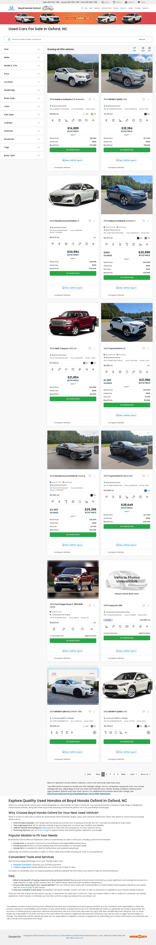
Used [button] (90, 8)
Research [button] (145, 8)
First (88, 774)
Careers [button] (130, 8)
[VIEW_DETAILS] (127, 579)
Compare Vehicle (62, 167)
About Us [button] (123, 8)
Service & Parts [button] (106, 8)
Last (133, 774)
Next (124, 774)
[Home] (82, 8)
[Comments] (94, 732)
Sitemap (50, 936)
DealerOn (42, 936)
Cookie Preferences (67, 936)
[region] (73, 141)
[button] (96, 73)
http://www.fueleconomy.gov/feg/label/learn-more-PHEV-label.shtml (79, 794)
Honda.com (78, 938)
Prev (97, 774)
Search (142, 39)
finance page (43, 830)
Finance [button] (115, 8)
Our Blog (137, 8)
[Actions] (94, 99)
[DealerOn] (15, 936)
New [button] (86, 8)
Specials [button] (97, 8)
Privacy (56, 936)
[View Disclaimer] (93, 120)
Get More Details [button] (73, 150)
